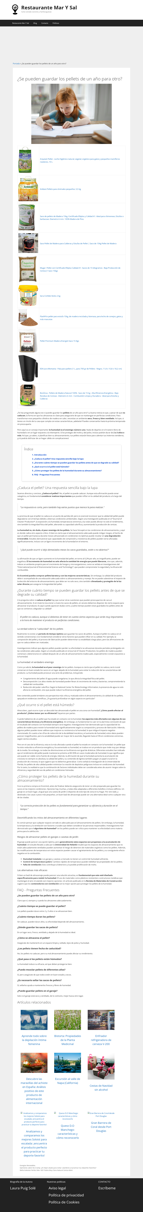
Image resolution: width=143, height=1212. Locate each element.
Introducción (40, 454)
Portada (16, 63)
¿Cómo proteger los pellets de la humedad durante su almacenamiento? (68, 470)
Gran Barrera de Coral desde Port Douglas (101, 1127)
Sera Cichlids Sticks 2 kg (50, 296)
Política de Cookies (64, 1202)
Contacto (44, 23)
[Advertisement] (71, 43)
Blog (35, 23)
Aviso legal (57, 1188)
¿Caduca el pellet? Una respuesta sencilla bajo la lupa (59, 458)
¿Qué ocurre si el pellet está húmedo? (51, 466)
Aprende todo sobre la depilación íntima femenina (34, 1040)
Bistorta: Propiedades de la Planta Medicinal (67, 1040)
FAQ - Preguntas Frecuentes (47, 474)
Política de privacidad (66, 1195)
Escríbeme (107, 1188)
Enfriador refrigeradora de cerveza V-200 (101, 1040)
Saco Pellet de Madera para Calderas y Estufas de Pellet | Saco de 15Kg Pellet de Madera (78, 243)
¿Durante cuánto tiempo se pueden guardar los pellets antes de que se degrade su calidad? (76, 462)
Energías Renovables (27, 1165)
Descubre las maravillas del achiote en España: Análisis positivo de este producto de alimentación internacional (34, 1091)
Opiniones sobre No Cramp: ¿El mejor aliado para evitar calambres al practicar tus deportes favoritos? (58, 1168)
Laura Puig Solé (23, 1188)
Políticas (56, 23)
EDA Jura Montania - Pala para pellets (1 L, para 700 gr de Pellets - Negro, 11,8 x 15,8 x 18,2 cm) (81, 368)
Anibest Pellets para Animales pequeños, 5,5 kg (60, 189)
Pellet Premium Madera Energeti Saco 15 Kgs (59, 341)
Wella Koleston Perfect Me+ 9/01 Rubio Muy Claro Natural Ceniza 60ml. (46, 1170)
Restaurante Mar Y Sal (49, 7)
